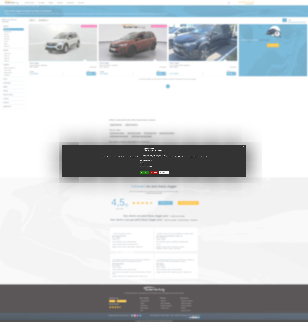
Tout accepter (144, 172)
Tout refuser (154, 172)
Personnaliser (164, 172)
